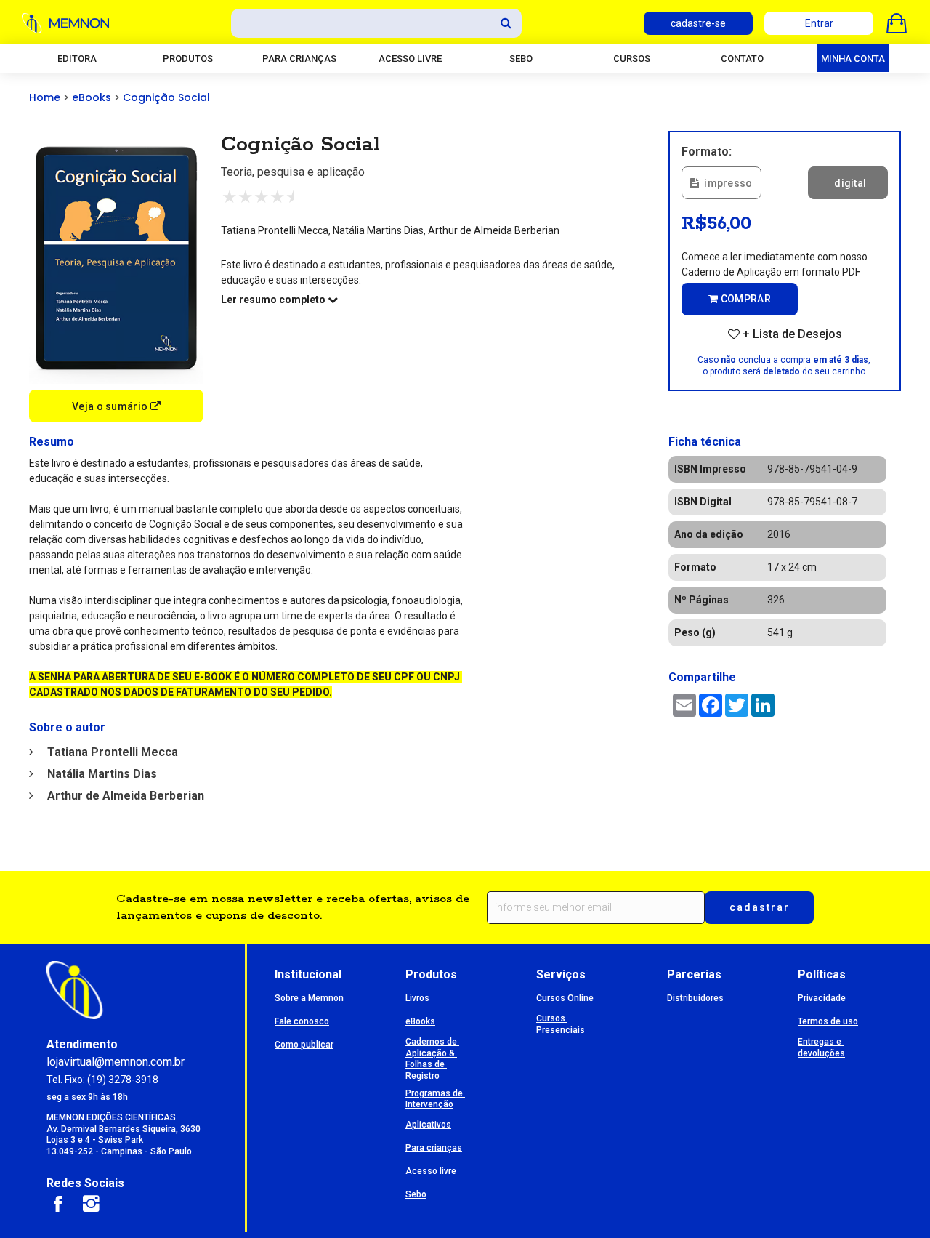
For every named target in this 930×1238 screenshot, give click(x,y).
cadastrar (759, 907)
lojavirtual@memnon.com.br (115, 1062)
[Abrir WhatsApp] (893, 1201)
